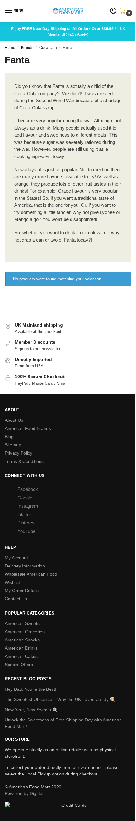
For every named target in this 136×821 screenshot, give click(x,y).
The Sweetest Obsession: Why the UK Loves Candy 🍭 (60, 699)
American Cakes (21, 656)
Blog (9, 436)
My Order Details (22, 590)
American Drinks (21, 648)
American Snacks (22, 639)
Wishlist (12, 582)
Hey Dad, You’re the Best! (30, 689)
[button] (124, 11)
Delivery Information (25, 565)
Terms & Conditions (24, 461)
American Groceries (25, 631)
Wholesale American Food (31, 574)
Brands (27, 48)
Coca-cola (48, 48)
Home (10, 48)
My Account (16, 557)
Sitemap (13, 444)
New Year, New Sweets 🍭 (31, 709)
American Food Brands (28, 428)
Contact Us (16, 598)
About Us (14, 420)
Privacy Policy (18, 453)
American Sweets (22, 623)
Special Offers (19, 664)
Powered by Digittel (24, 793)
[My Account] (113, 11)
